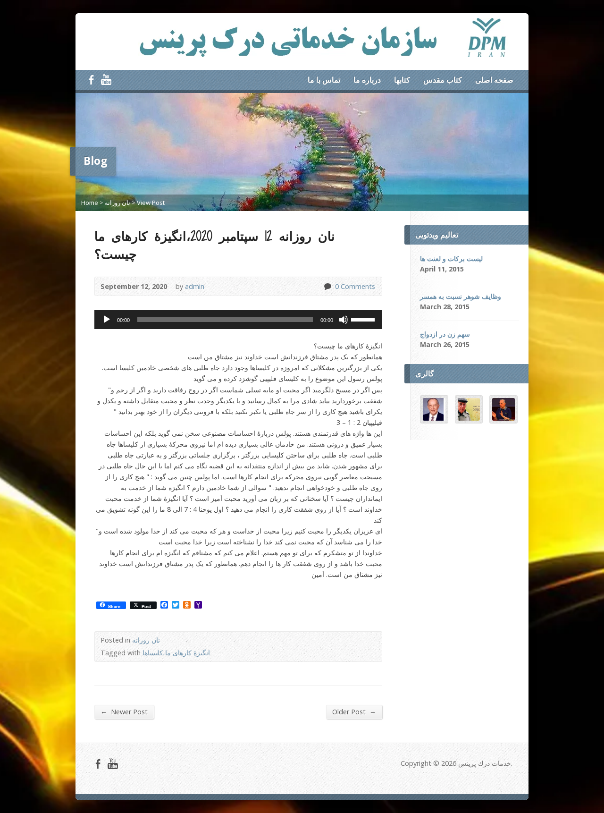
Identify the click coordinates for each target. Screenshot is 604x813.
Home (89, 202)
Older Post (354, 711)
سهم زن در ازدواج (445, 334)
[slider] (364, 318)
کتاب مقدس (442, 80)
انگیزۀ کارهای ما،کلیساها (176, 652)
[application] (238, 319)
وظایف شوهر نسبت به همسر (460, 296)
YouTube (106, 79)
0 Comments (327, 286)
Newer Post (124, 711)
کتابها (402, 80)
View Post (151, 202)
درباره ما (367, 80)
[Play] (106, 319)
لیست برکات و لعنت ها (451, 258)
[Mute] (343, 319)
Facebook (91, 79)
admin (194, 286)
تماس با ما (324, 80)
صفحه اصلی (494, 80)
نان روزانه (117, 202)
